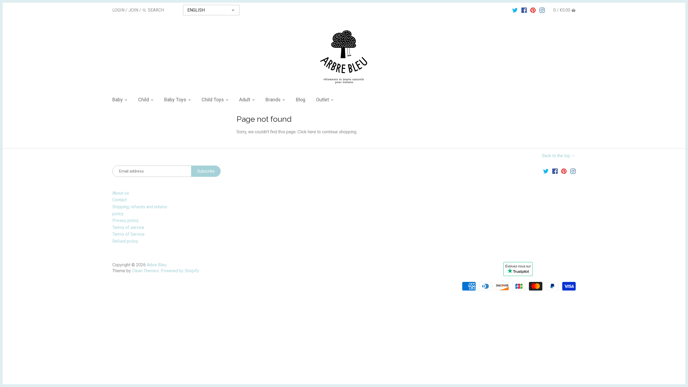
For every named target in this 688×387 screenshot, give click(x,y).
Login (118, 10)
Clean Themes (145, 270)
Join (133, 10)
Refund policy (125, 241)
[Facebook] (524, 10)
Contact (119, 199)
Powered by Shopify (180, 270)
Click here (307, 131)
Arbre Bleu (156, 264)
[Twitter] (515, 10)
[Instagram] (542, 10)
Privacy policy (125, 220)
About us (120, 193)
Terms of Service (128, 234)
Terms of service (128, 227)
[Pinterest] (533, 10)
